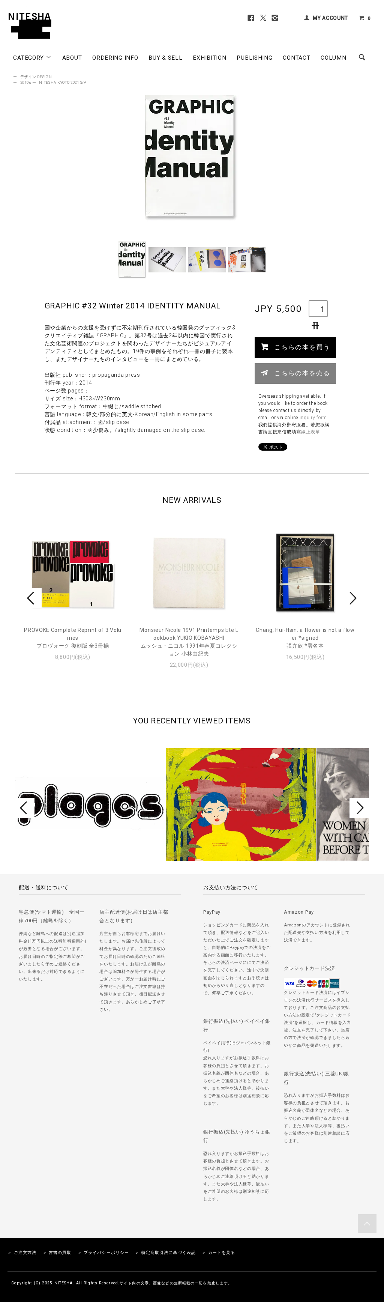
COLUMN (333, 57)
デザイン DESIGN (36, 77)
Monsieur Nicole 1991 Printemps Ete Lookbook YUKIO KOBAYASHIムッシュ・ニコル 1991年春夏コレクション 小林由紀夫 (189, 642)
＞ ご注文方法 (22, 1252)
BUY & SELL (165, 57)
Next (352, 598)
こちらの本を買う (302, 346)
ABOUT (72, 57)
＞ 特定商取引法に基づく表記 (165, 1252)
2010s (26, 82)
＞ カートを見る (218, 1252)
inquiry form (313, 417)
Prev (32, 598)
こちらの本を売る (302, 372)
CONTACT (296, 57)
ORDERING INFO (115, 57)
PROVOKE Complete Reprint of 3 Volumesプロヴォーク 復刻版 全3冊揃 (73, 638)
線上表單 (310, 432)
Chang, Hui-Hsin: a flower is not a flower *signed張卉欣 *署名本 (305, 638)
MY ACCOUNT (330, 18)
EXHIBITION (209, 57)
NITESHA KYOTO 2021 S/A (62, 82)
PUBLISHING (254, 57)
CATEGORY (29, 57)
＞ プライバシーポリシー (103, 1252)
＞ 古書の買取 (57, 1252)
